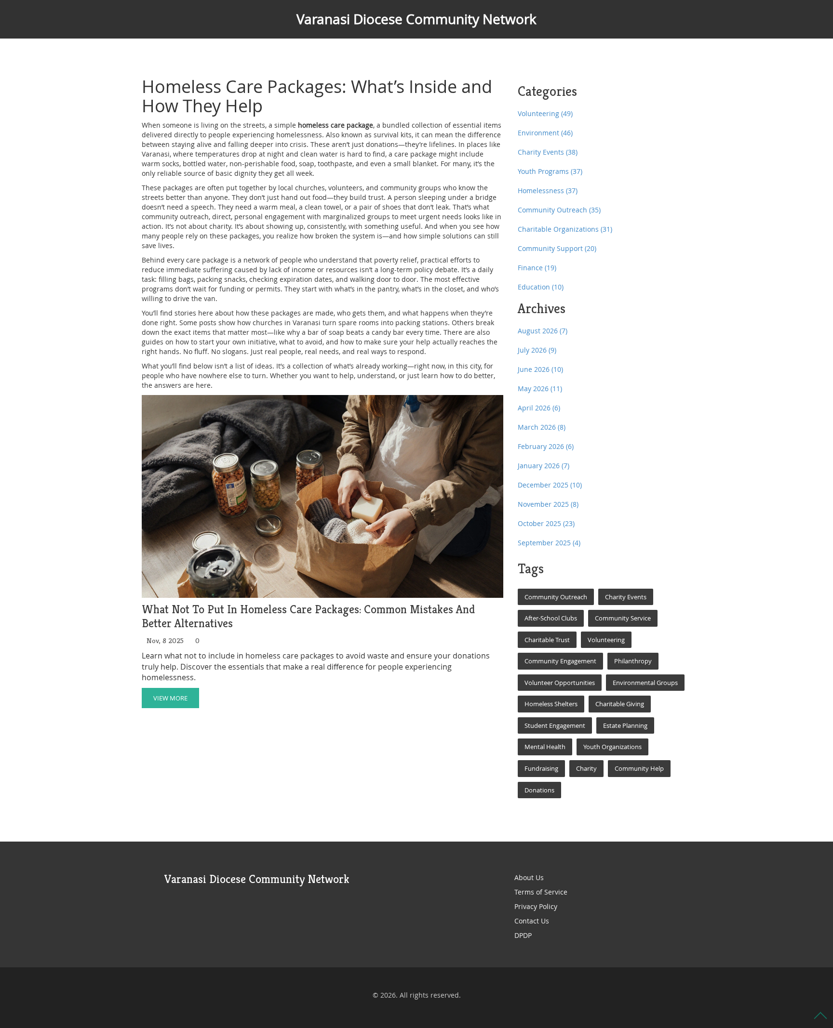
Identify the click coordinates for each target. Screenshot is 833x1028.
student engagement (554, 725)
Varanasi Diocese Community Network (416, 19)
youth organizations (612, 746)
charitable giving (619, 703)
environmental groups (645, 682)
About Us (529, 877)
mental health (544, 746)
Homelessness (548, 190)
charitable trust (547, 639)
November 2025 (548, 504)
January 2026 (543, 465)
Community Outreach (559, 209)
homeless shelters (551, 703)
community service (623, 618)
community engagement (560, 661)
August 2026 (542, 330)
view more (170, 698)
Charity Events (548, 152)
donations (539, 790)
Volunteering (545, 113)
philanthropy (633, 661)
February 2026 (546, 446)
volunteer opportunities (559, 682)
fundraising (541, 768)
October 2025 (546, 523)
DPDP (523, 935)
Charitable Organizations (565, 229)
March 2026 (541, 427)
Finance (537, 267)
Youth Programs (550, 171)
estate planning (625, 725)
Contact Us (531, 920)
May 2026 (540, 388)
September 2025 (549, 542)
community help (639, 768)
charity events (625, 597)
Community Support (557, 248)
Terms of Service (540, 891)
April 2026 (539, 407)
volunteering (606, 639)
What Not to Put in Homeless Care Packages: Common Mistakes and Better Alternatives (308, 617)
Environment (545, 132)
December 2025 (550, 484)
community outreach (555, 597)
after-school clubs (550, 618)
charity (586, 768)
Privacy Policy (535, 906)
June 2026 (540, 369)
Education (541, 286)
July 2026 (537, 350)
